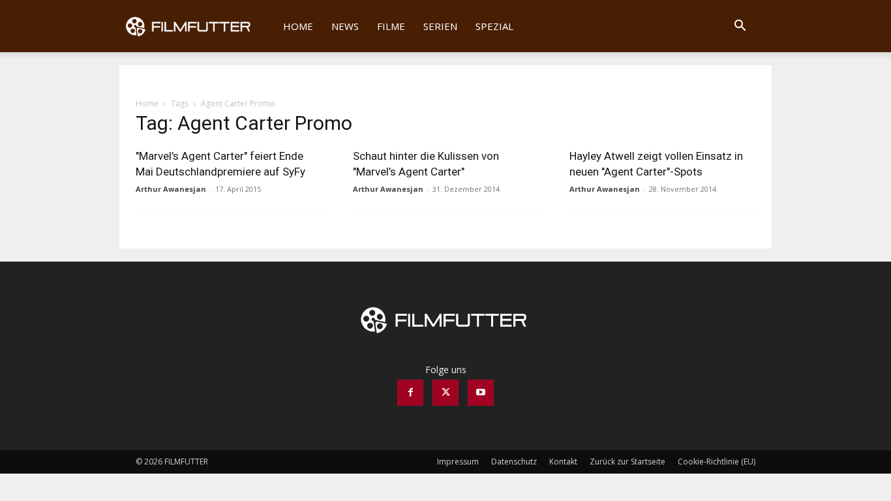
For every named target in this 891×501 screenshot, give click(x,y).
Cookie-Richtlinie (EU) (716, 461)
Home (298, 26)
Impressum (458, 461)
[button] (739, 27)
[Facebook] (410, 393)
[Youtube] (481, 393)
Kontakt (563, 461)
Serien (440, 26)
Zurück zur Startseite (627, 461)
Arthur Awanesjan (171, 189)
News (345, 26)
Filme (391, 26)
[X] (445, 393)
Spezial (494, 26)
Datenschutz (514, 461)
